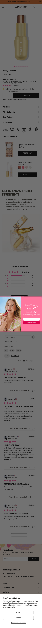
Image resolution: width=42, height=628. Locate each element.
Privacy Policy (11, 607)
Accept (18, 612)
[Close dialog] (41, 297)
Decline (18, 618)
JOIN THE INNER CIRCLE (31, 322)
